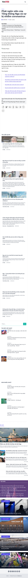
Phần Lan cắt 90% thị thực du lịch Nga (10, 444)
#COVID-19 (4, 101)
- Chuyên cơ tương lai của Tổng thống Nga (11, 25)
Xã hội (3, 9)
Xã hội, (4, 149)
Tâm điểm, (5, 206)
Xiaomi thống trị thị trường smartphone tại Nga (11, 566)
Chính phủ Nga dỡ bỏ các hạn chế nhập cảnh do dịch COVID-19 (17, 457)
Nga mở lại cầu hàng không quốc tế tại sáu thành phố (13, 485)
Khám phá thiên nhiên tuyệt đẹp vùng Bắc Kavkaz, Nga (15, 471)
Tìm (25, 323)
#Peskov (18, 101)
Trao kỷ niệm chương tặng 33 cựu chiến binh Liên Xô (12, 493)
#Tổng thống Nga (11, 101)
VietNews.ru (19, 575)
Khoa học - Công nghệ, (7, 226)
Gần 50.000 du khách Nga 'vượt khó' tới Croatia (16, 450)
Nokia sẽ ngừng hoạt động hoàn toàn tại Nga (11, 513)
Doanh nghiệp (6, 501)
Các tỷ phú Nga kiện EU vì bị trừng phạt (12, 143)
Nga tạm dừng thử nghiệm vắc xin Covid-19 (15, 87)
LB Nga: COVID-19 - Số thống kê (14, 400)
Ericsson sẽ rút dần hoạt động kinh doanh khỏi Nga (12, 531)
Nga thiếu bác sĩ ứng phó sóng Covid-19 (14, 84)
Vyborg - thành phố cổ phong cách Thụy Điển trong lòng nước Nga (16, 464)
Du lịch (2, 425)
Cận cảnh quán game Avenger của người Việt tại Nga (13, 495)
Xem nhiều (3, 481)
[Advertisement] (14, 122)
